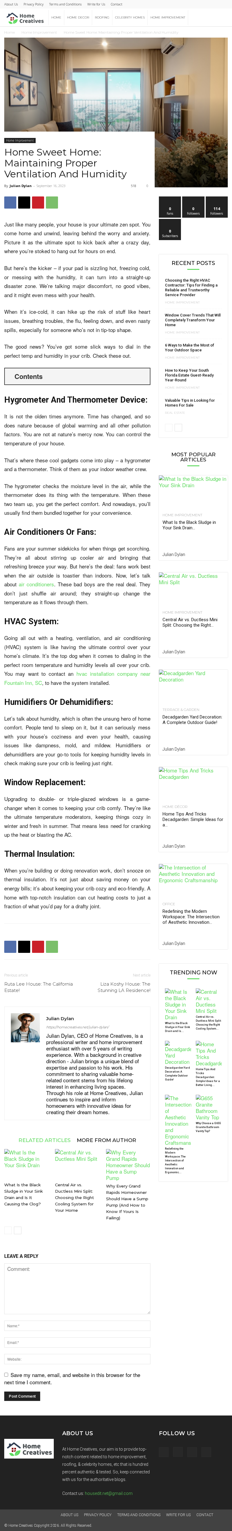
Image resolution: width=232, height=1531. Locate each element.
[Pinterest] (38, 202)
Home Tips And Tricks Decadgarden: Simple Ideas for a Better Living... (208, 1077)
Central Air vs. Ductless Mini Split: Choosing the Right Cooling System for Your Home (74, 1197)
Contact (116, 4)
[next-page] (17, 1230)
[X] (24, 202)
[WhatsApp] (52, 202)
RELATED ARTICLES (44, 1140)
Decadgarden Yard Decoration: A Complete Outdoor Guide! (192, 719)
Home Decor (78, 17)
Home (56, 17)
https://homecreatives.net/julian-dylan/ (77, 1027)
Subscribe (170, 221)
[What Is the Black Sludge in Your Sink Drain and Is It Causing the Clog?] (26, 1164)
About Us (11, 4)
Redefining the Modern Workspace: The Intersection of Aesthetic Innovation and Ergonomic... (175, 1160)
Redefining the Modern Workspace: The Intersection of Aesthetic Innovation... (191, 917)
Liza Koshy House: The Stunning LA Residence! (124, 987)
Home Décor (175, 807)
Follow (193, 198)
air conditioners (36, 584)
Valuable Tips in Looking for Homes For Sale (190, 402)
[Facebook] (10, 202)
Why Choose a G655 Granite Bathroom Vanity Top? (208, 1127)
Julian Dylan (21, 185)
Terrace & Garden (181, 710)
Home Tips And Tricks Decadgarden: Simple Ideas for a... (193, 819)
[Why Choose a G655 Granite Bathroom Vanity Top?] (209, 1107)
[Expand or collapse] (143, 376)
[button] (220, 17)
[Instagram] (178, 1452)
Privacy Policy (34, 4)
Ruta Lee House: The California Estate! (38, 987)
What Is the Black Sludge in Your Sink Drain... (189, 525)
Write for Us (96, 4)
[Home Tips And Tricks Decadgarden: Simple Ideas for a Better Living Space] (193, 784)
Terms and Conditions (65, 4)
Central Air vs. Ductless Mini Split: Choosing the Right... (190, 622)
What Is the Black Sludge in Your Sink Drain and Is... (177, 1027)
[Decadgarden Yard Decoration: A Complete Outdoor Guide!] (193, 687)
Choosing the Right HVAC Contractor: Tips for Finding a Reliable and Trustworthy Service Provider (191, 287)
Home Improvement (167, 17)
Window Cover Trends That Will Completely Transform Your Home (193, 320)
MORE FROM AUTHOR (106, 1140)
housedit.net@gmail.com (109, 1493)
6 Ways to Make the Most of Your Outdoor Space (189, 347)
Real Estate (175, 412)
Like (170, 198)
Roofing (102, 17)
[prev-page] (8, 1230)
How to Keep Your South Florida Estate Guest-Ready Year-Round (189, 375)
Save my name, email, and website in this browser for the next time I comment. (72, 1378)
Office (169, 904)
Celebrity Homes (130, 17)
